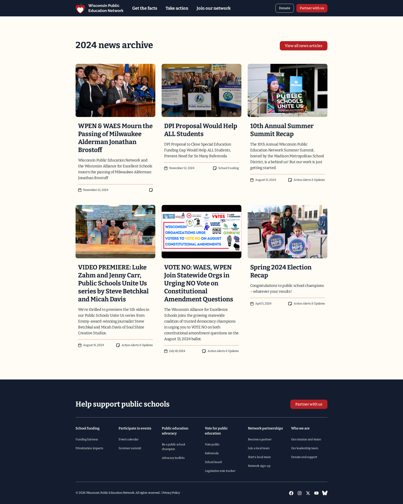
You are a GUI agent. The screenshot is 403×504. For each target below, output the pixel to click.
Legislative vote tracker (220, 471)
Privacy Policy (171, 493)
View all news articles (303, 45)
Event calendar (129, 439)
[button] (144, 8)
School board (213, 462)
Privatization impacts (89, 448)
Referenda (212, 453)
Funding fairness (87, 439)
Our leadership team (304, 448)
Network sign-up (259, 466)
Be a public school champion (173, 447)
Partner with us (312, 8)
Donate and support (304, 457)
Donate (284, 8)
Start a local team (259, 457)
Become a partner (259, 439)
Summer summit (130, 448)
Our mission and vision (306, 439)
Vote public (212, 444)
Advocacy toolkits (173, 458)
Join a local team (259, 448)
